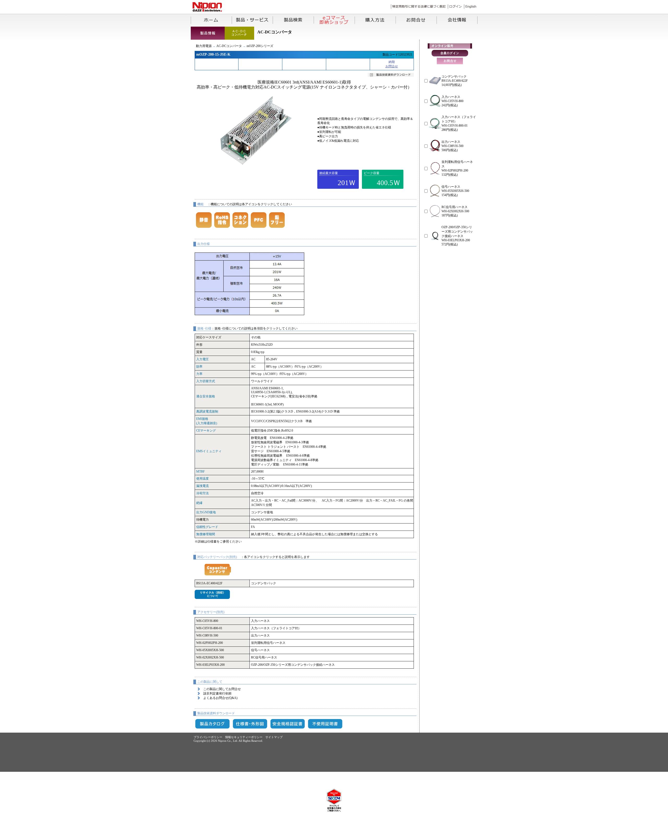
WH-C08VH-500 (207, 635)
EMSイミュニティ (209, 451)
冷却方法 (202, 493)
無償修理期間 (205, 534)
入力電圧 (202, 359)
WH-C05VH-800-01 (209, 628)
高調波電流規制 (207, 411)
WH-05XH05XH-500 (210, 650)
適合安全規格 (205, 396)
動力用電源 (204, 46)
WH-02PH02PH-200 (209, 643)
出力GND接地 (206, 512)
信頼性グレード (207, 527)
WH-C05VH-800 (207, 621)
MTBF (200, 471)
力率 (199, 374)
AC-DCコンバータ (229, 46)
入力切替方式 (205, 381)
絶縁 (199, 503)
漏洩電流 (202, 486)
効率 (199, 366)
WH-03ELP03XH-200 (210, 665)
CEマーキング (206, 430)
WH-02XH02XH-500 (210, 657)
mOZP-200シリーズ (260, 46)
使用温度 (202, 478)
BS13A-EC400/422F (209, 583)
